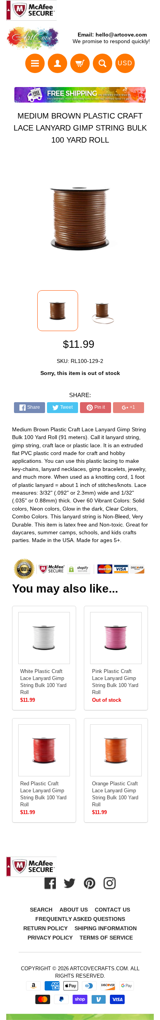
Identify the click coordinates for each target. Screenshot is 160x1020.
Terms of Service (106, 938)
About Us (73, 910)
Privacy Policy (50, 938)
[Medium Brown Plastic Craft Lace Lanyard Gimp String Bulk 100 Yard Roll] (57, 310)
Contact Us (112, 910)
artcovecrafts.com (99, 968)
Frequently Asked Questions (80, 919)
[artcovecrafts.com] (33, 38)
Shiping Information (106, 928)
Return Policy (45, 928)
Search (41, 910)
